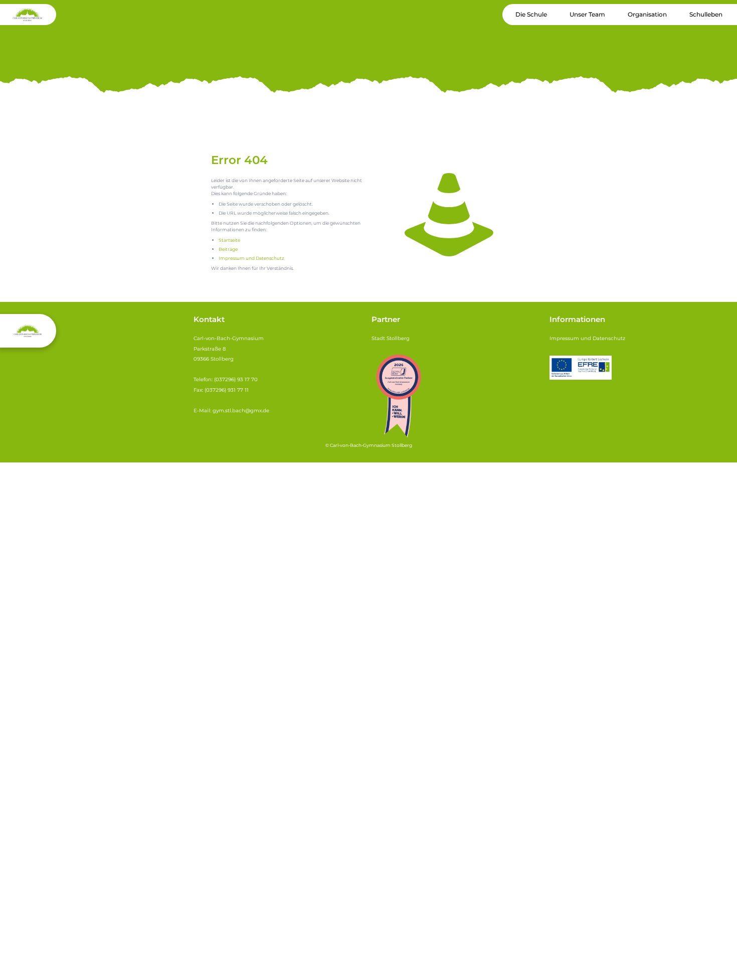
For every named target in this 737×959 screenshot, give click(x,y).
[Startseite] (449, 214)
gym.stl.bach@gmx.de (241, 410)
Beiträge (228, 249)
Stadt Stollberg (391, 338)
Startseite (229, 240)
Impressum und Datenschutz (251, 258)
